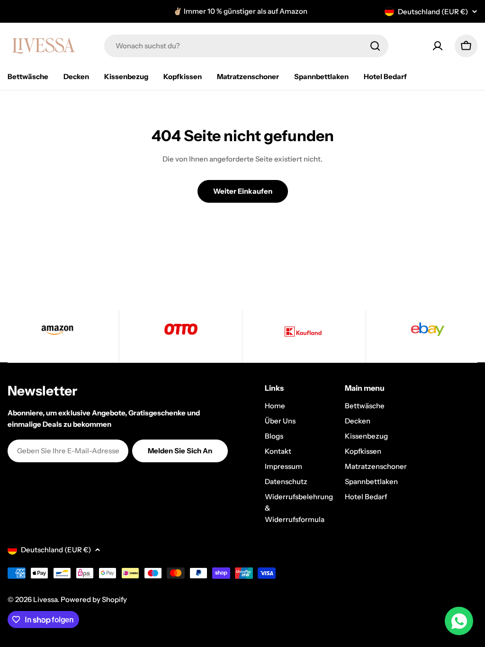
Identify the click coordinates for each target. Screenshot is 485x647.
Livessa (45, 599)
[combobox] (246, 46)
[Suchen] (375, 46)
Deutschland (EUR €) (433, 11)
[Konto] (437, 46)
